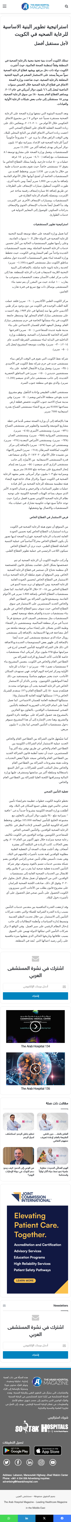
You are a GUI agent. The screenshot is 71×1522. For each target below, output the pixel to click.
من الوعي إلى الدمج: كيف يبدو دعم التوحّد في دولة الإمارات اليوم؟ (18, 1172)
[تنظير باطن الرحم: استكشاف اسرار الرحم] (18, 1121)
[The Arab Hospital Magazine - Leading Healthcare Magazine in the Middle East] (35, 7)
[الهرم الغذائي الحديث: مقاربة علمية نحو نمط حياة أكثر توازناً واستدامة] (52, 1156)
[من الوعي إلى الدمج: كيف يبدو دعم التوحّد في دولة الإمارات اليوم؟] (18, 1156)
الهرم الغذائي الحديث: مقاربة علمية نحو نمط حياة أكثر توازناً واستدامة (53, 1172)
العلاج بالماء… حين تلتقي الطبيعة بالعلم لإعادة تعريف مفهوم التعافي (54, 1137)
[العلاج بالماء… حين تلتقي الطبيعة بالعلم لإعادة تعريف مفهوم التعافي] (52, 1121)
